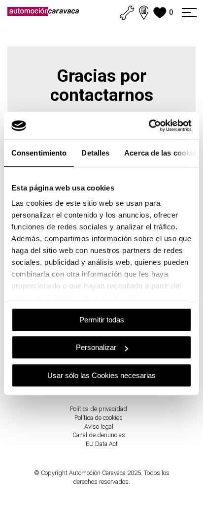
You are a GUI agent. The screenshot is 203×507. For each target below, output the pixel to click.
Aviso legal (98, 426)
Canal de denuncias (98, 435)
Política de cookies (98, 417)
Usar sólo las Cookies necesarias (101, 375)
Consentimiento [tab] (39, 153)
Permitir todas (101, 320)
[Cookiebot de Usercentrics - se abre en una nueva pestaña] (148, 125)
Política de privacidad (98, 408)
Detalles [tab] (95, 153)
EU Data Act (102, 443)
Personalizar (96, 347)
